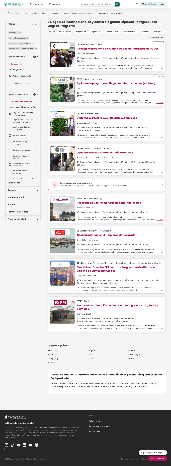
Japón (131, 358)
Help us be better (157, 458)
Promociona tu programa (99, 426)
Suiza (50, 354)
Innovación (158, 32)
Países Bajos (134, 354)
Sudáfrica (52, 362)
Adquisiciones (96, 32)
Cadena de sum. (112, 32)
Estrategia (145, 32)
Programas (38, 4)
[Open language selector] (137, 4)
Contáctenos (94, 431)
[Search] (117, 4)
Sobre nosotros (95, 421)
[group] (111, 32)
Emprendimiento (130, 32)
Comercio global (64, 32)
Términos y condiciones (129, 459)
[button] (15, 32)
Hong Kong (53, 358)
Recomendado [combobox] (156, 37)
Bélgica (91, 350)
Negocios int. (80, 32)
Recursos (56, 4)
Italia (90, 358)
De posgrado (16, 64)
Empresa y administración (21, 102)
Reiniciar (34, 24)
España (131, 350)
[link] (105, 13)
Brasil (90, 354)
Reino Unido (53, 350)
